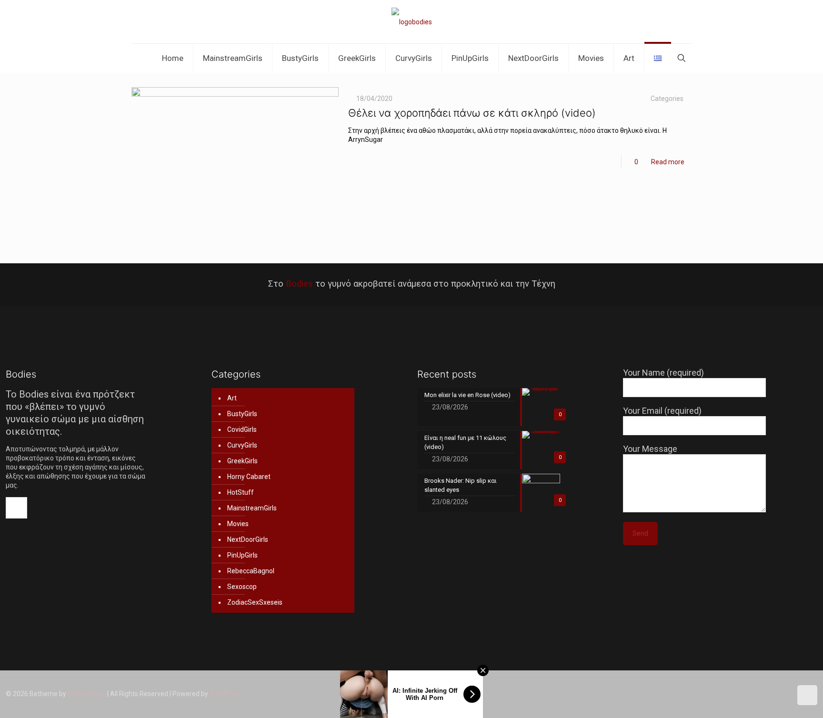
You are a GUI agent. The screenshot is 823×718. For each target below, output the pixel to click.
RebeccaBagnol (250, 571)
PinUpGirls (242, 555)
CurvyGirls (242, 445)
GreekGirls (242, 461)
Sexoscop (242, 586)
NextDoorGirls (247, 539)
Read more (667, 162)
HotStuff (240, 492)
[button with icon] (16, 508)
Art (232, 398)
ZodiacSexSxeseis (254, 602)
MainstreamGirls (252, 508)
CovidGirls (242, 429)
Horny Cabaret (249, 476)
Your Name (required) (663, 373)
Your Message (650, 449)
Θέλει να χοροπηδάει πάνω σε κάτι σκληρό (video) (472, 113)
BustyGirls (242, 414)
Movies (238, 524)
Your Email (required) (662, 411)
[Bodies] (411, 21)
